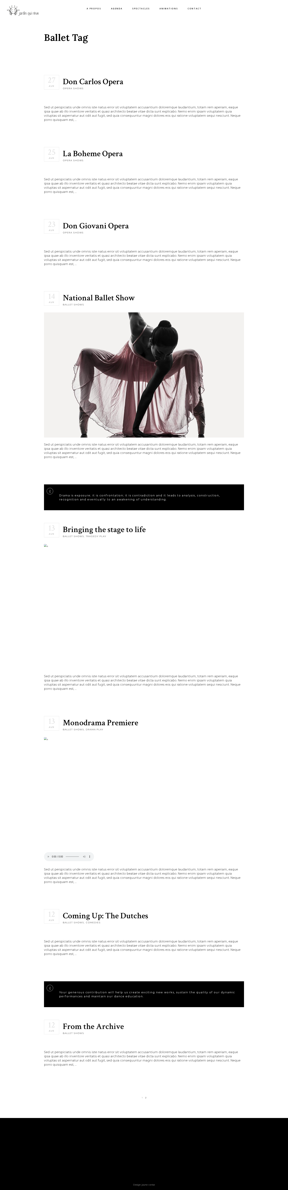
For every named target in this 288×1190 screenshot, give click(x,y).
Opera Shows (73, 88)
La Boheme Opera (93, 153)
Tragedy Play (96, 536)
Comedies (93, 922)
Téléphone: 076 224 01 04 (74, 1154)
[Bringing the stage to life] (144, 606)
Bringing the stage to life (104, 529)
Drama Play (95, 729)
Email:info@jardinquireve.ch (74, 1158)
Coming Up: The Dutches (105, 915)
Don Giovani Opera (96, 226)
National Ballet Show (99, 298)
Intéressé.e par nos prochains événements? (214, 1132)
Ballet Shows (73, 304)
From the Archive (93, 1026)
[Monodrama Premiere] (144, 799)
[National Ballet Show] (144, 375)
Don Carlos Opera (93, 81)
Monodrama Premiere (100, 722)
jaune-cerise (148, 1184)
